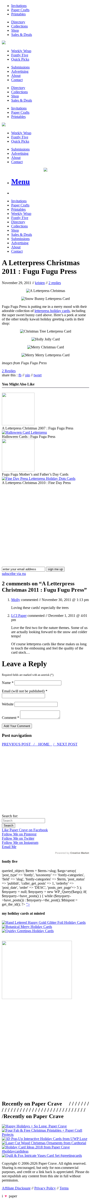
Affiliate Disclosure (16, 1188)
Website (8, 704)
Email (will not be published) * (24, 691)
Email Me (9, 847)
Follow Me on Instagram (20, 843)
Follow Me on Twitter (18, 838)
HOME (43, 744)
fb (19, 375)
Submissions (20, 67)
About (16, 76)
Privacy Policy (45, 1188)
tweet (38, 375)
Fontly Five (19, 55)
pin (27, 375)
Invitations (19, 6)
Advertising (19, 71)
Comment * (10, 718)
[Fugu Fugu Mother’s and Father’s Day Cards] (18, 470)
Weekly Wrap (21, 51)
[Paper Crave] (4, 43)
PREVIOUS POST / (18, 744)
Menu (20, 181)
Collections (19, 26)
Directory (18, 22)
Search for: (10, 816)
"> (28, 904)
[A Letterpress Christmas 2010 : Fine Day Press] (38, 479)
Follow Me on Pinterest (19, 834)
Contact (17, 80)
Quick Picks (20, 59)
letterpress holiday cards (52, 311)
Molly (15, 600)
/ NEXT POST (65, 744)
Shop (15, 30)
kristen (40, 283)
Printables (18, 14)
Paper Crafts (20, 10)
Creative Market (79, 853)
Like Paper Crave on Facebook (25, 830)
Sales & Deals (21, 35)
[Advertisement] (41, 517)
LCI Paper (19, 616)
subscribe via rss (14, 574)
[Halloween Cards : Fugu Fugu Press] (24, 432)
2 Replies (9, 371)
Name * (8, 683)
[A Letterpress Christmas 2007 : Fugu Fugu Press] (18, 424)
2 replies (55, 283)
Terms (64, 1188)
